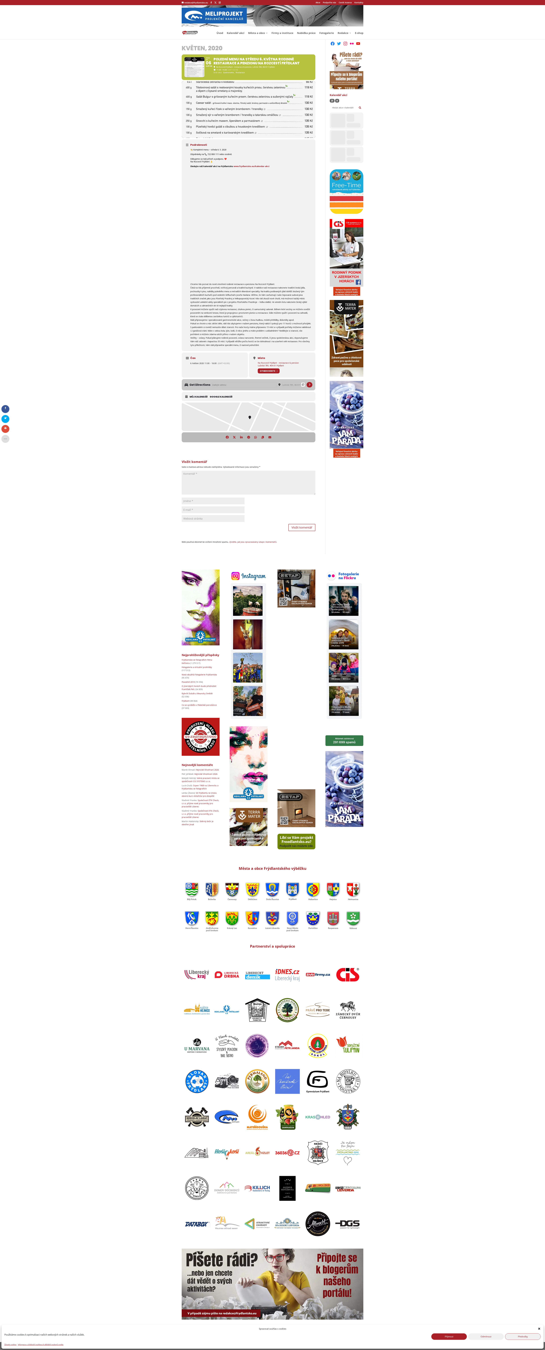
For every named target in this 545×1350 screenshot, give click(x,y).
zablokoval (344, 740)
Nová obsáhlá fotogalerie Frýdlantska (199, 674)
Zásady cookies (10, 1344)
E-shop (359, 33)
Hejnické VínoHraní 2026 (207, 769)
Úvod (220, 33)
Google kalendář (221, 396)
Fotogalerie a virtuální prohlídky (197, 667)
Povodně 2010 (188, 682)
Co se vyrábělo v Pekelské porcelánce (199, 705)
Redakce (343, 33)
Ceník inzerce (345, 3)
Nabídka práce (306, 33)
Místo (261, 358)
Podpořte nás (329, 3)
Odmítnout (486, 1336)
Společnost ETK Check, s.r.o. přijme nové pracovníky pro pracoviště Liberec (200, 803)
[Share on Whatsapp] (255, 437)
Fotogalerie (326, 33)
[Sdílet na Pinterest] (248, 437)
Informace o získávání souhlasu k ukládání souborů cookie (40, 1344)
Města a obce (256, 33)
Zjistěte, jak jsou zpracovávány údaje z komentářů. (253, 542)
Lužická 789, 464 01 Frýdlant (271, 365)
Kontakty (358, 3)
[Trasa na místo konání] (309, 384)
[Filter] (332, 101)
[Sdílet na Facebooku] (227, 437)
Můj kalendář (199, 396)
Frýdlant (185, 701)
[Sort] (337, 101)
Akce (318, 3)
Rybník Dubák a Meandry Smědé (197, 693)
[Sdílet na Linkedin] (241, 437)
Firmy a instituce (282, 33)
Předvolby (523, 1336)
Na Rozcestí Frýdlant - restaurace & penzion (278, 362)
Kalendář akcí (235, 33)
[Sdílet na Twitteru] (234, 437)
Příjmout (449, 1336)
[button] (539, 1328)
